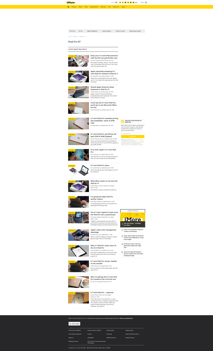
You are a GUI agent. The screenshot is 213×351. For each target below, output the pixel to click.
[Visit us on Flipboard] (133, 2)
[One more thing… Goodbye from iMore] (132, 219)
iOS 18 (80, 31)
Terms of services (137, 139)
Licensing (109, 334)
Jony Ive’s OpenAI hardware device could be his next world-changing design (133, 253)
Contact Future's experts (94, 330)
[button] (144, 2)
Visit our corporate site (126, 318)
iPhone (74, 7)
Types (123, 7)
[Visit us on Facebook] (120, 2)
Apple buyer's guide (135, 31)
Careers (90, 334)
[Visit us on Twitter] (123, 2)
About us (71, 337)
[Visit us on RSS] (131, 2)
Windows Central (73, 341)
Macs (80, 7)
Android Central (129, 337)
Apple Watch (94, 7)
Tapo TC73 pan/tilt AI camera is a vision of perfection (133, 230)
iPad (86, 7)
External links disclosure (132, 334)
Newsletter (91, 337)
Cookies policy (129, 330)
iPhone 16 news (120, 31)
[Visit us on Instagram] (128, 2)
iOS (109, 7)
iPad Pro (75, 36)
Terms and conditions (75, 330)
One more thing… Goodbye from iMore (132, 224)
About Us (116, 7)
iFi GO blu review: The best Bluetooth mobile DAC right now (132, 245)
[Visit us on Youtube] (125, 2)
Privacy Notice (139, 140)
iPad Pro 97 (82, 36)
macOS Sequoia (106, 31)
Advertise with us (111, 337)
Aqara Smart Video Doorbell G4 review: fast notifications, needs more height (134, 237)
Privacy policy (110, 330)
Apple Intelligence (92, 31)
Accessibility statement (75, 334)
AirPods (103, 7)
